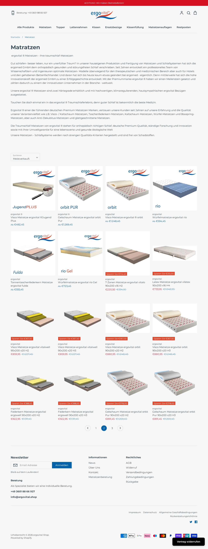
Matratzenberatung (100, 477)
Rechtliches (133, 457)
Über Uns (94, 467)
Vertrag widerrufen (188, 541)
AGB (128, 462)
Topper (60, 27)
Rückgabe (132, 481)
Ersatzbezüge (113, 27)
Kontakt (93, 472)
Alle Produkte (25, 27)
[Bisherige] (88, 429)
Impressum (135, 512)
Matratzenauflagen (160, 27)
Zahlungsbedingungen (140, 477)
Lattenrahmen (78, 27)
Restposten (184, 27)
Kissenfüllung (135, 27)
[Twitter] (189, 521)
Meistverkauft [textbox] (21, 158)
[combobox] (25, 157)
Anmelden (61, 465)
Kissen (96, 27)
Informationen (98, 457)
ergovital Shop (41, 535)
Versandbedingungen (139, 472)
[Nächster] (120, 429)
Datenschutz (150, 512)
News (92, 462)
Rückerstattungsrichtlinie (183, 516)
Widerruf (131, 467)
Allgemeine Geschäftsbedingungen (178, 512)
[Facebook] (194, 521)
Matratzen (45, 27)
